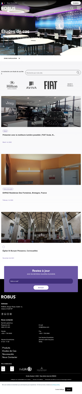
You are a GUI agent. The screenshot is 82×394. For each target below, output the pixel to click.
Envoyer (41, 288)
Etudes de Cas (9, 350)
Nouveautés (8, 353)
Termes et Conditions (38, 379)
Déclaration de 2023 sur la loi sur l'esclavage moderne (58, 379)
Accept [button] (68, 389)
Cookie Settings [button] (59, 389)
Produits (6, 347)
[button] (3, 3)
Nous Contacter (9, 357)
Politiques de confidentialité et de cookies (21, 379)
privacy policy (56, 384)
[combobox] (2, 66)
